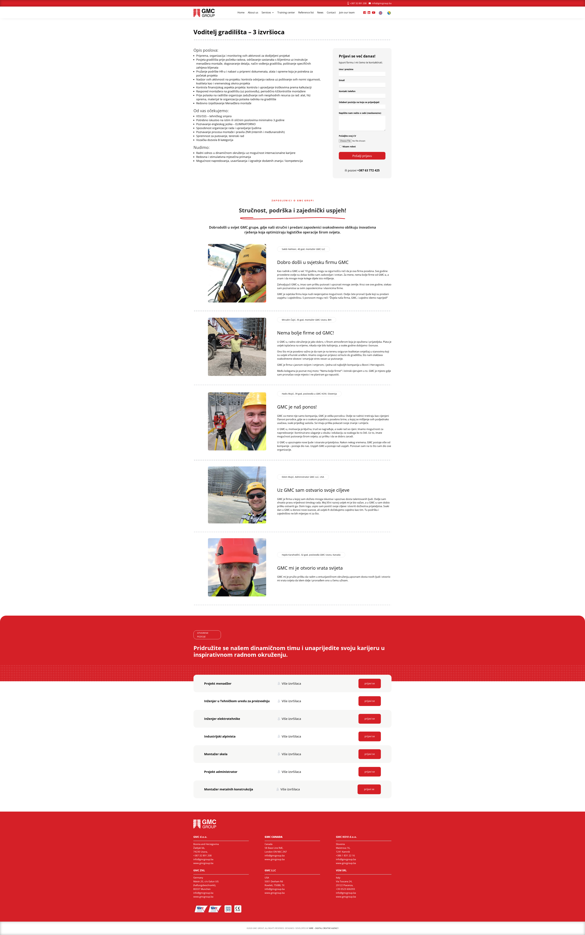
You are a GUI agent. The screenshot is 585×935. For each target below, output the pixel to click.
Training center (286, 12)
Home (241, 12)
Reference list (306, 12)
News (320, 12)
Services (266, 12)
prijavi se (370, 683)
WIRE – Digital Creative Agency (324, 928)
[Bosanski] (389, 13)
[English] (381, 13)
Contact (331, 12)
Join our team (347, 12)
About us (253, 12)
